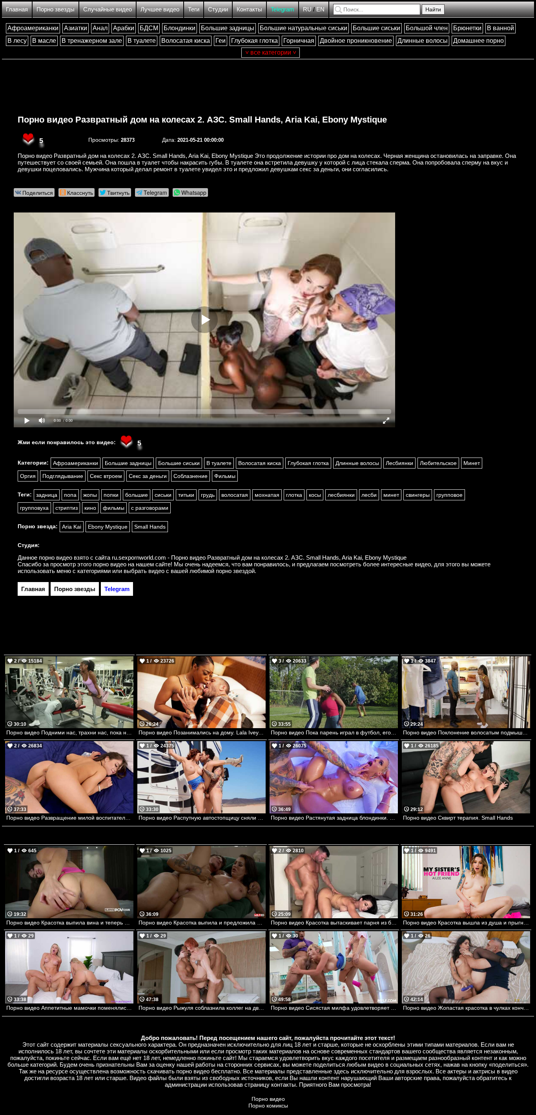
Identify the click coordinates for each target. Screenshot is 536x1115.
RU (307, 9)
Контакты (249, 9)
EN (320, 9)
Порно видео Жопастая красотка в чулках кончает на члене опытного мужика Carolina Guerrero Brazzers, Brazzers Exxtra (466, 1008)
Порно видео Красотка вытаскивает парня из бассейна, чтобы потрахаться (334, 922)
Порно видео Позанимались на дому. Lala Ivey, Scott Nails (202, 732)
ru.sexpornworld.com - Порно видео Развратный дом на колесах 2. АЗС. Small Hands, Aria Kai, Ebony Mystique (259, 557)
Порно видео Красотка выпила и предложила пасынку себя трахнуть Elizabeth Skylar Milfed (202, 922)
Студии (218, 9)
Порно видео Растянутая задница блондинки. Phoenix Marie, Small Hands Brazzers (334, 818)
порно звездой (235, 571)
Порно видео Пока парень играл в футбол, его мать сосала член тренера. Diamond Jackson (334, 732)
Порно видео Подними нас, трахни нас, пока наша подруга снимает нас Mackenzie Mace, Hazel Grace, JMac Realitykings (69, 732)
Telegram (282, 9)
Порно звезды (55, 9)
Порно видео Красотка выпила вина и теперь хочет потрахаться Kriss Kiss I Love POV (69, 922)
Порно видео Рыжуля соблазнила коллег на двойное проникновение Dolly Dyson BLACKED (202, 1008)
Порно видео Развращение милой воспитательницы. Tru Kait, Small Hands (69, 818)
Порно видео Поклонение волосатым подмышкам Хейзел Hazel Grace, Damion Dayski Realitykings (466, 732)
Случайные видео (107, 9)
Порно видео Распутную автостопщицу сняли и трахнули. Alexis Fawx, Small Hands (202, 818)
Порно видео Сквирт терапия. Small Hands (458, 818)
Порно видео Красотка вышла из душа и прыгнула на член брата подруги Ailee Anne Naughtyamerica (466, 922)
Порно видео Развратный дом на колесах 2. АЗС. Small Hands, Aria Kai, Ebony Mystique (202, 119)
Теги (193, 9)
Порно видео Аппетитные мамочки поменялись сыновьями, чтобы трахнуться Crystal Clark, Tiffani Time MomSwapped (69, 1008)
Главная (17, 9)
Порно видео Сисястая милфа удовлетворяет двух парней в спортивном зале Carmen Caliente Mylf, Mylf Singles (334, 1008)
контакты (283, 1084)
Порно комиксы (268, 1105)
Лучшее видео (159, 9)
